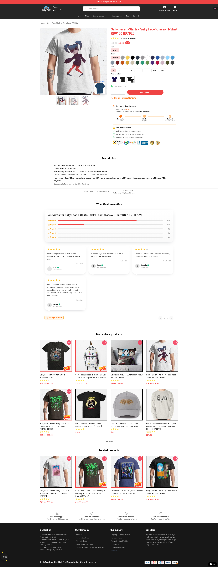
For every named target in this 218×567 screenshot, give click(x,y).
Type (112, 47)
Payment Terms (116, 538)
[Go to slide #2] (73, 100)
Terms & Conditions (82, 538)
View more (109, 441)
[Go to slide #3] (85, 100)
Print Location (116, 74)
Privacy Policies (81, 541)
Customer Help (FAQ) (118, 547)
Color (113, 54)
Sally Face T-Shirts (70, 23)
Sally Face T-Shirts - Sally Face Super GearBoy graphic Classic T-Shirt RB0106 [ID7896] (54, 426)
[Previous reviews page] (160, 318)
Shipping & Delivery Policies (120, 535)
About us (79, 535)
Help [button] (214, 564)
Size (112, 67)
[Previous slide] (43, 61)
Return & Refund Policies (119, 541)
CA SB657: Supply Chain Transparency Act (90, 547)
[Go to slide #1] (61, 100)
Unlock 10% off (5, 557)
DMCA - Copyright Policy (84, 544)
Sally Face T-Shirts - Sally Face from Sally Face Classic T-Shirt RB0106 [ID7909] (54, 493)
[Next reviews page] (171, 318)
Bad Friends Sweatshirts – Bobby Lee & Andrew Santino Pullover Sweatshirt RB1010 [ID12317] (162, 426)
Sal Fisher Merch (127, 191)
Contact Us (115, 544)
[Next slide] (103, 61)
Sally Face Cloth (53, 23)
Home (42, 23)
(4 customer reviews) (128, 38)
